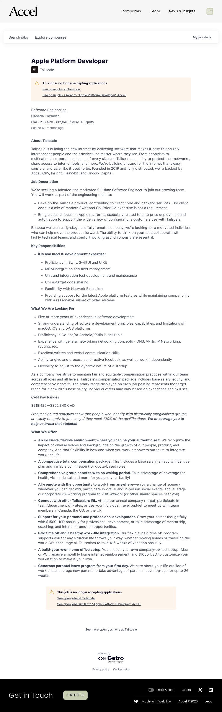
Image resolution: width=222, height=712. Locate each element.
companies (50, 37)
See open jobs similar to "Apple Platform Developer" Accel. (84, 95)
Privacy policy (101, 669)
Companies (131, 11)
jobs (18, 37)
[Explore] (209, 11)
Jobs (186, 690)
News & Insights (182, 11)
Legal (209, 702)
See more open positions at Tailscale (111, 629)
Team (155, 11)
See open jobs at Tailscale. (61, 89)
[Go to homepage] (23, 11)
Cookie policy (121, 669)
